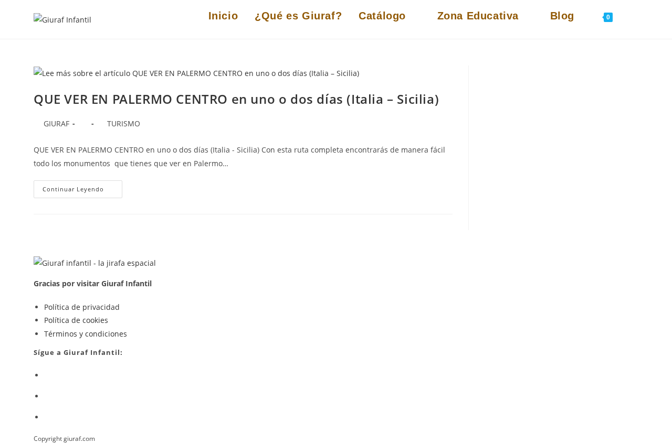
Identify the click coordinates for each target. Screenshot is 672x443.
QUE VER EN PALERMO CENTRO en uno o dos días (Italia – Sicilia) (236, 98)
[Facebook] (47, 375)
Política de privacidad (82, 307)
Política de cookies (76, 320)
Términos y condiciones (85, 334)
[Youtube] (47, 396)
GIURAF (56, 123)
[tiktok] (47, 417)
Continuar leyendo (82, 191)
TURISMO (123, 123)
